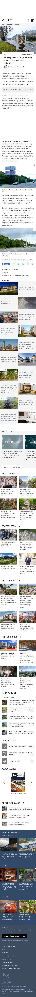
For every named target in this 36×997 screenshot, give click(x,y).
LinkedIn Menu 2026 (14, 761)
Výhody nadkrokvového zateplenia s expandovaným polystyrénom (19, 816)
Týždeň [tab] (5, 697)
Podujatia (7, 740)
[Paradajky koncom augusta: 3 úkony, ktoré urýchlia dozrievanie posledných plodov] (27, 906)
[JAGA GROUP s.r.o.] (6, 978)
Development (8, 580)
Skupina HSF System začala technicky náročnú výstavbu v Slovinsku (19, 823)
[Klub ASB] (28, 20)
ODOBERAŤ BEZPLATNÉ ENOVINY (15, 936)
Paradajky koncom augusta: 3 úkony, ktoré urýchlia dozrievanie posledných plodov (25, 917)
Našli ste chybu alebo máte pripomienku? (16, 275)
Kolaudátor (16, 467)
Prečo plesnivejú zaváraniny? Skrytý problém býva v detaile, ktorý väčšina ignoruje (8, 917)
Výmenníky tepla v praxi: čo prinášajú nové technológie (8, 544)
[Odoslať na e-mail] (32, 264)
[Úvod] (7, 20)
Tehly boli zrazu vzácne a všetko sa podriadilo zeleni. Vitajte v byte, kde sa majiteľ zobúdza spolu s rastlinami (9, 886)
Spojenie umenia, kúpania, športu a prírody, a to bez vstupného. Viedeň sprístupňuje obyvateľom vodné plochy (21, 724)
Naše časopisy (9, 769)
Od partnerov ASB (11, 803)
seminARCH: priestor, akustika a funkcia (20, 746)
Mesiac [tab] (12, 697)
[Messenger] (13, 264)
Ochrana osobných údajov (10, 965)
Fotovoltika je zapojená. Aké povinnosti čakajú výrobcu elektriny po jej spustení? (20, 732)
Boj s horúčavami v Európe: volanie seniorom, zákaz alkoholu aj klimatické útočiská (7, 682)
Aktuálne (7, 269)
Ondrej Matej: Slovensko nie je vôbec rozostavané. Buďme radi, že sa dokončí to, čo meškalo (27, 569)
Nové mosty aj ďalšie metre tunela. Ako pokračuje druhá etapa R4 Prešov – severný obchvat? (26, 545)
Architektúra (9, 473)
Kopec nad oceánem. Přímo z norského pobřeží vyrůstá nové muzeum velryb (9, 855)
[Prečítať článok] (12, 442)
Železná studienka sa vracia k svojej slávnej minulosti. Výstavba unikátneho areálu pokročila (26, 515)
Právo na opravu (7, 962)
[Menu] (32, 20)
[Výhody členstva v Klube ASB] (4, 89)
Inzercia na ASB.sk (7, 959)
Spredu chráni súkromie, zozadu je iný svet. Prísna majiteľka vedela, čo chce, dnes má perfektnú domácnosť (26, 886)
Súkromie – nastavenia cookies (11, 968)
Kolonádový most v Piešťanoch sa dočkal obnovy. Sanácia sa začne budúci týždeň (20, 717)
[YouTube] (28, 264)
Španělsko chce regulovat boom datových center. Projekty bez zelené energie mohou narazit (26, 855)
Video (4, 431)
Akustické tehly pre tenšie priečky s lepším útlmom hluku (8, 568)
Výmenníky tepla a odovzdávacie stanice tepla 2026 (20, 753)
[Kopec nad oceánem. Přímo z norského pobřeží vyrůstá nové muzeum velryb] (8, 844)
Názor (6, 272)
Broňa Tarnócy (12, 67)
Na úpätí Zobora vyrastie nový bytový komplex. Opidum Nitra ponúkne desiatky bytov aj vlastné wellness (8, 600)
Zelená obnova (9, 637)
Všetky (6, 467)
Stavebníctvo (9, 526)
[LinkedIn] (23, 264)
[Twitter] (18, 264)
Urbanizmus (14, 269)
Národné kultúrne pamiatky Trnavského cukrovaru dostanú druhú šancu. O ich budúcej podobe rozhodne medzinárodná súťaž (27, 602)
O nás (3, 949)
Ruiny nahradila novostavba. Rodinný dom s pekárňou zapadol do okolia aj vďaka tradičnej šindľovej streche (21, 702)
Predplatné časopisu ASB (9, 956)
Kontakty (5, 953)
